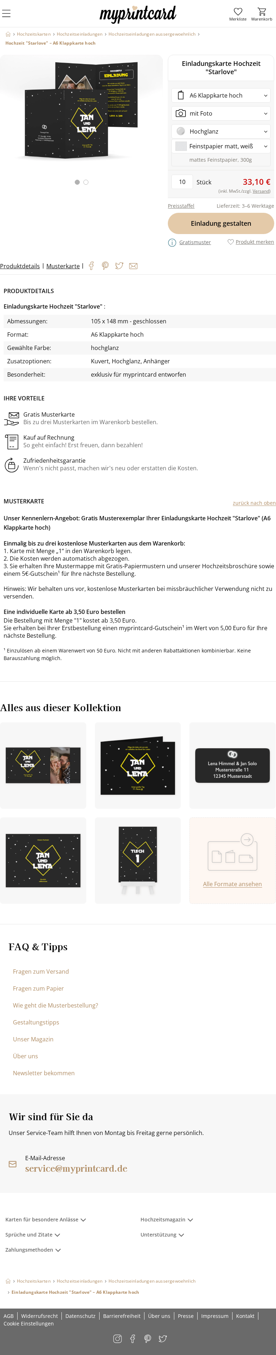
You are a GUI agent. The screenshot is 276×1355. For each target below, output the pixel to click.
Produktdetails (20, 266)
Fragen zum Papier (38, 988)
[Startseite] (8, 34)
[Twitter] (119, 265)
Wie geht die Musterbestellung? (55, 1005)
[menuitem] (238, 14)
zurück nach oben (254, 502)
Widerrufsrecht (39, 1316)
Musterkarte (63, 266)
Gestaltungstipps (36, 1022)
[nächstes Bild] (156, 124)
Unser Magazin (33, 1039)
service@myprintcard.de (76, 1168)
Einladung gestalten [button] (221, 223)
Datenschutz (80, 1316)
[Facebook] (91, 265)
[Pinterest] (105, 265)
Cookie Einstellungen (29, 1323)
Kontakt (245, 1316)
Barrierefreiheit (122, 1316)
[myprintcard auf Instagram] (118, 1339)
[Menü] (11, 18)
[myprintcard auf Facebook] (133, 1339)
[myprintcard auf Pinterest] (148, 1339)
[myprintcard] (138, 21)
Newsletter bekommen (44, 1073)
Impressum (215, 1316)
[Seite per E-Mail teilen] (133, 266)
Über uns (25, 1056)
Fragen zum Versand (41, 971)
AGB (9, 1316)
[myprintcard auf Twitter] (163, 1339)
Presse (186, 1316)
